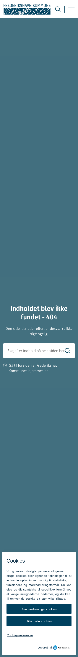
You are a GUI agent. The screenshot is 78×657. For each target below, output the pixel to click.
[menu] (71, 9)
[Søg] (67, 351)
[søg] (58, 9)
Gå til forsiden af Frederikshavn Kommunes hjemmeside (34, 368)
